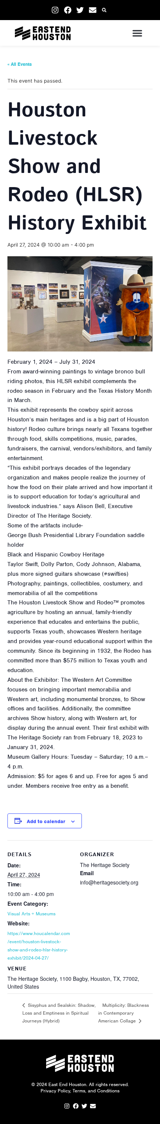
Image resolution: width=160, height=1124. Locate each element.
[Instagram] (55, 10)
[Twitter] (80, 10)
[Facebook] (67, 10)
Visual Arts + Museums (31, 914)
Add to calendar (46, 821)
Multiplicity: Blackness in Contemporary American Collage (123, 1013)
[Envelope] (92, 10)
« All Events (19, 64)
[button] (104, 10)
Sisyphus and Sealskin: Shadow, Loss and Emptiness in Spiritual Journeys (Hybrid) (59, 1013)
